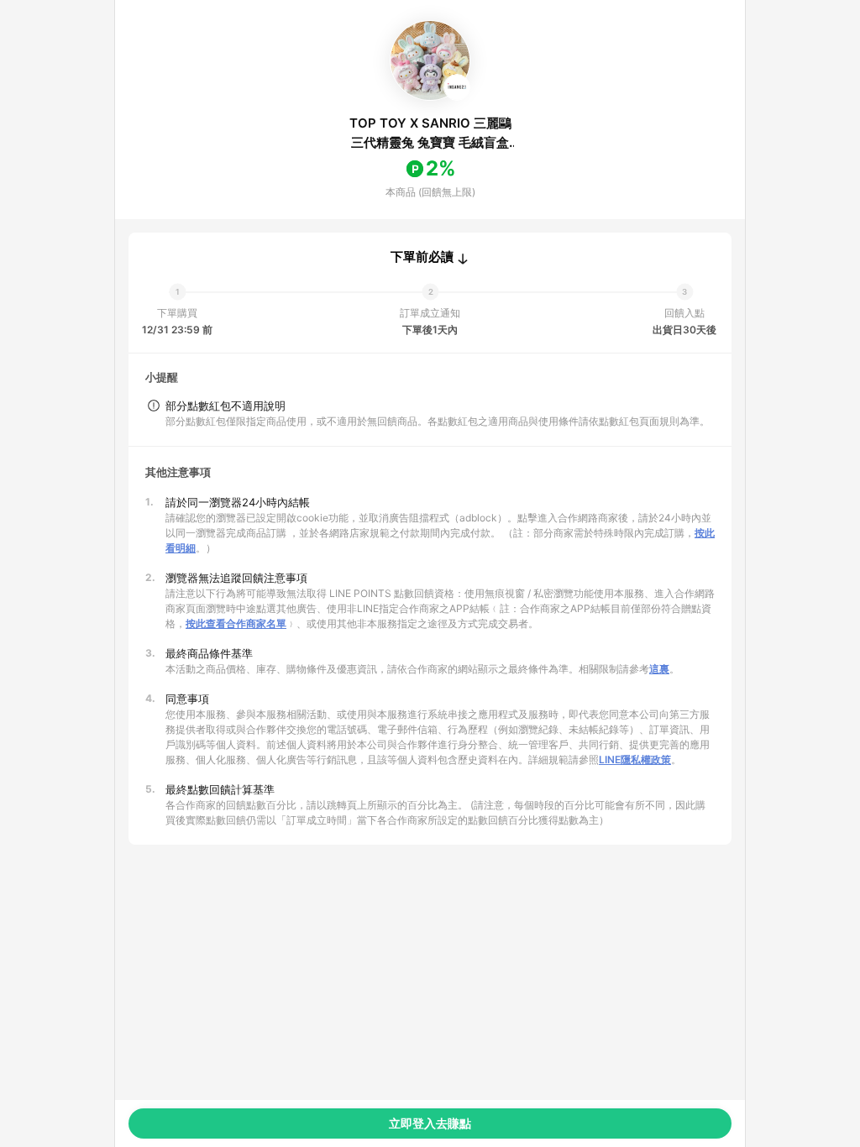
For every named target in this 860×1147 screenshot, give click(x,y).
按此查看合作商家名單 (236, 623)
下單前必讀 (422, 256)
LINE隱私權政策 (635, 759)
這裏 (659, 669)
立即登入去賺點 (430, 1123)
